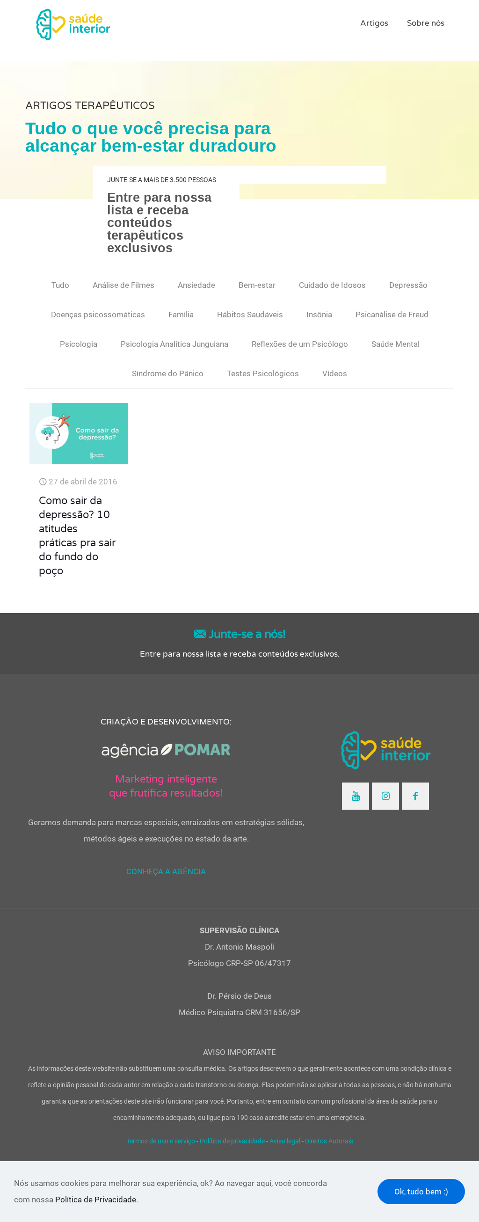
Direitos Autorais (329, 1141)
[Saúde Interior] (73, 23)
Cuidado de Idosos (332, 285)
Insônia (319, 314)
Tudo (60, 285)
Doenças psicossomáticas (98, 314)
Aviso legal (284, 1141)
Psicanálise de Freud (392, 314)
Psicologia (78, 344)
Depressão (408, 285)
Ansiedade (196, 285)
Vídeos (334, 373)
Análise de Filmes (123, 285)
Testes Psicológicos (263, 373)
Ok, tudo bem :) (421, 1191)
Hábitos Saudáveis (250, 314)
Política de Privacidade (95, 1199)
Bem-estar (257, 285)
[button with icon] (355, 796)
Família (181, 314)
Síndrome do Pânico (167, 373)
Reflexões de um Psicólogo (300, 344)
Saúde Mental (395, 344)
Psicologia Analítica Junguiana (174, 344)
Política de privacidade (232, 1141)
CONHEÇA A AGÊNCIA (166, 871)
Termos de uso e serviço (160, 1141)
